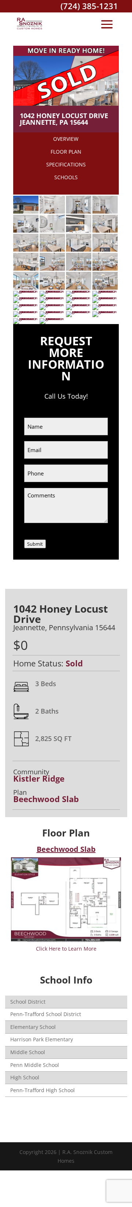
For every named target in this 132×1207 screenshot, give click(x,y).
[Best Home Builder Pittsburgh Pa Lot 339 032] (52, 297)
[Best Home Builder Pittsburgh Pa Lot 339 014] (105, 230)
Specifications (66, 164)
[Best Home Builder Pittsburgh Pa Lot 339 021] (78, 268)
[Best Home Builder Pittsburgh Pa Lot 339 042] (105, 311)
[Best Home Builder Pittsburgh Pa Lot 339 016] (52, 249)
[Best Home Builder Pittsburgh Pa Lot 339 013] (78, 230)
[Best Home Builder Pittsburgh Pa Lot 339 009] (78, 211)
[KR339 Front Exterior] (25, 211)
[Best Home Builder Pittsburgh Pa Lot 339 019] (25, 268)
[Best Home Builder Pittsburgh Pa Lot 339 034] (105, 297)
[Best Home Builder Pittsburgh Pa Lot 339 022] (105, 268)
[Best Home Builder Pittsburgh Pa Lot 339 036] (52, 304)
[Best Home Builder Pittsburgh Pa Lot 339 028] (52, 290)
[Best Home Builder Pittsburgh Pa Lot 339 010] (105, 211)
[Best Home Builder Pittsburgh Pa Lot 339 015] (25, 249)
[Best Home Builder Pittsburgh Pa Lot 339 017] (78, 249)
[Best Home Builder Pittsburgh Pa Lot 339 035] (25, 304)
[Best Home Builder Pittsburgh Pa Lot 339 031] (25, 297)
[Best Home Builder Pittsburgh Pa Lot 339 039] (25, 311)
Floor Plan (66, 151)
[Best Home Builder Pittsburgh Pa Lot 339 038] (105, 304)
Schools (66, 177)
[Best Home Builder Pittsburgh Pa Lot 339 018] (105, 249)
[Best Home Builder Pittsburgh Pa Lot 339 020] (52, 268)
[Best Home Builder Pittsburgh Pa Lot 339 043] (25, 318)
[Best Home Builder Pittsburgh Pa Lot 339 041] (78, 311)
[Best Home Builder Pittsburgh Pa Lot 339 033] (78, 297)
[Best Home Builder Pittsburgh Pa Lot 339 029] (78, 290)
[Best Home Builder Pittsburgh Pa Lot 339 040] (52, 311)
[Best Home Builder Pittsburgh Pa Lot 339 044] (52, 318)
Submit (35, 544)
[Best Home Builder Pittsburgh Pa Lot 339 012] (52, 230)
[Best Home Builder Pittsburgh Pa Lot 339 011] (25, 230)
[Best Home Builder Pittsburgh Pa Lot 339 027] (25, 290)
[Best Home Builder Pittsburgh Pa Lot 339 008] (52, 211)
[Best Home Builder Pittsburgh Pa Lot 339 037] (78, 304)
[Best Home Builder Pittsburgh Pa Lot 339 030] (105, 290)
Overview (65, 138)
